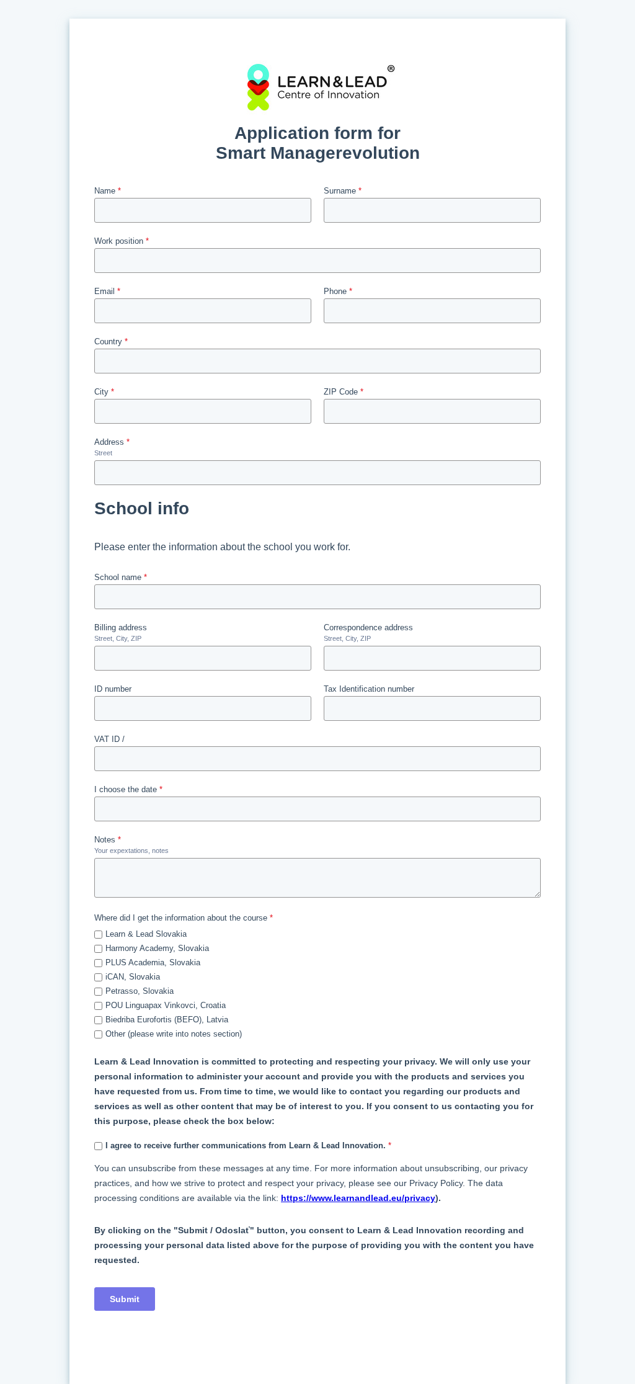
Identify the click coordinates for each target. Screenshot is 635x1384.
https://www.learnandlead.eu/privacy (358, 1198)
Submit (125, 1299)
